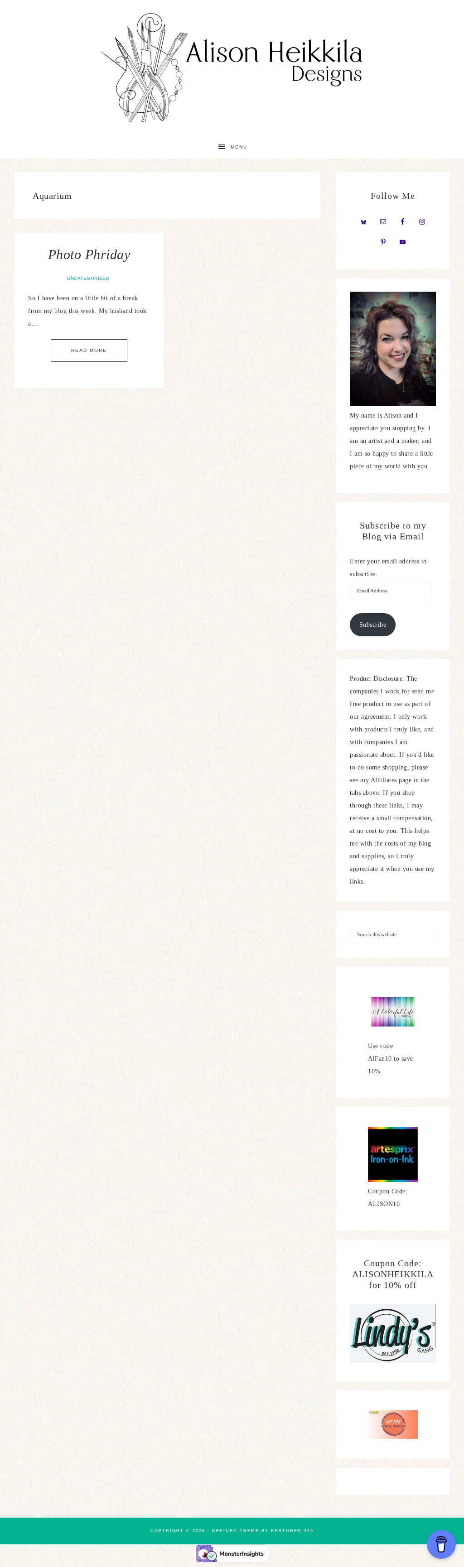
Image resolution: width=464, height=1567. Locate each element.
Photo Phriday (89, 254)
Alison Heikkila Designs (232, 68)
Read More (89, 350)
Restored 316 (292, 1531)
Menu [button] (239, 146)
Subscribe (373, 624)
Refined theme (235, 1531)
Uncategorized (88, 278)
